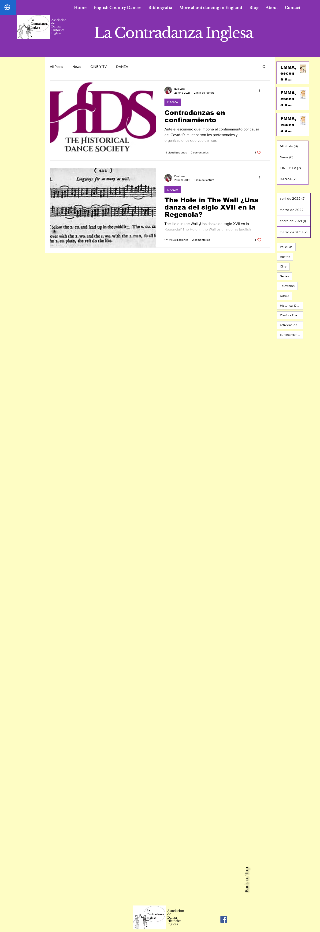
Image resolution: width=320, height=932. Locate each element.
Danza (284, 296)
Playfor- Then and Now (291, 315)
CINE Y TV (98, 67)
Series (284, 276)
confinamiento (290, 334)
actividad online (291, 325)
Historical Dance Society (291, 305)
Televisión (287, 286)
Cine (283, 266)
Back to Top (246, 880)
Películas (286, 247)
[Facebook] (223, 919)
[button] (117, 7)
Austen (285, 257)
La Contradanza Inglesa (173, 33)
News (76, 67)
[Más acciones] (261, 90)
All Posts (56, 67)
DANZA (122, 67)
